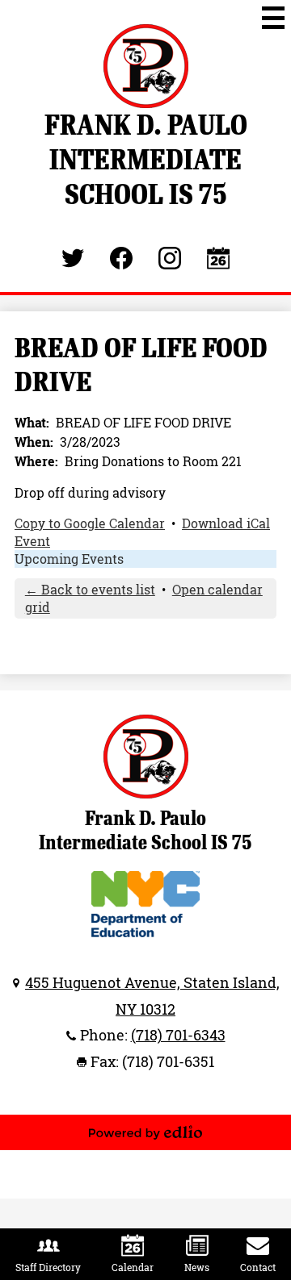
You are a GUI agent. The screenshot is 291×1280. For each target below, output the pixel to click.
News (196, 1267)
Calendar (133, 1267)
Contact (258, 1267)
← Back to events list (90, 589)
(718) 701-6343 (178, 1034)
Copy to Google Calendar (90, 523)
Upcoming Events (69, 559)
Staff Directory (48, 1267)
